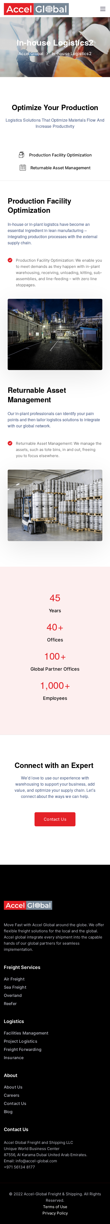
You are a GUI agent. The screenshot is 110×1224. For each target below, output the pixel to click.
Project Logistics (20, 1041)
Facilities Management (26, 1033)
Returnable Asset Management (60, 167)
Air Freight (14, 979)
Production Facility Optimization (60, 154)
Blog (8, 1111)
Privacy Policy (55, 1213)
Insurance (14, 1057)
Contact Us (15, 1103)
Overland (13, 995)
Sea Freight (15, 987)
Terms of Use (55, 1206)
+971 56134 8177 (19, 1167)
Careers (11, 1095)
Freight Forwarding (22, 1049)
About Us (13, 1087)
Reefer (10, 1003)
